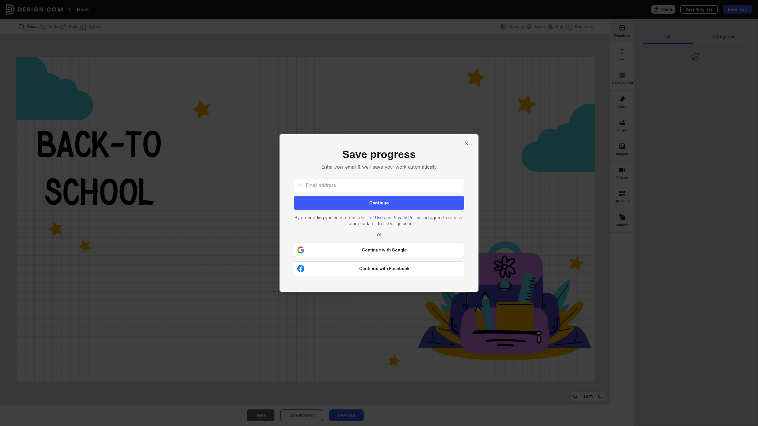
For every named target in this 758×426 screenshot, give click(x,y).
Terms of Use (369, 217)
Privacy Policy (406, 217)
